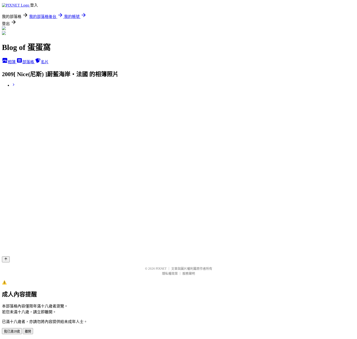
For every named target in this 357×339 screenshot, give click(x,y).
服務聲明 (188, 273)
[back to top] (6, 259)
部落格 (28, 62)
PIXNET (161, 268)
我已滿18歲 (12, 331)
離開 (28, 331)
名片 (45, 62)
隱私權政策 (170, 273)
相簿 (12, 62)
